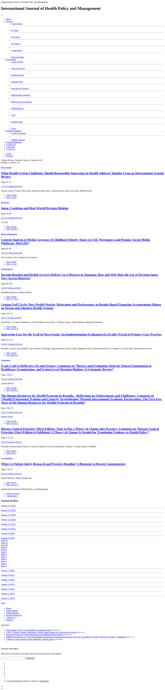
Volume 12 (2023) (8, 520)
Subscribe (30, 658)
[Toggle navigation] (2, 15)
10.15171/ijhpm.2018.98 (11, 318)
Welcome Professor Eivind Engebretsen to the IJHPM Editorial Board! (35, 635)
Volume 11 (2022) (8, 524)
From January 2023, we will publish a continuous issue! (29, 630)
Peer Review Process (19, 88)
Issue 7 (4, 552)
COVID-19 (11, 144)
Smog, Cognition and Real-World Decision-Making (34, 208)
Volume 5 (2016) (8, 580)
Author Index (16, 50)
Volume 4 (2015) (8, 584)
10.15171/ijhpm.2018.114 (11, 412)
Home (8, 19)
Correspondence (7, 458)
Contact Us (10, 149)
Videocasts (10, 147)
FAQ (13, 115)
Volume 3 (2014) (8, 589)
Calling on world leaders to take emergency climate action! (30, 639)
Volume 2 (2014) (8, 594)
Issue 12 (4, 540)
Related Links (17, 122)
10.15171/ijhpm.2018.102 (11, 344)
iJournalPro (44, 681)
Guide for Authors (18, 133)
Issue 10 (4, 545)
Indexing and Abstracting (21, 102)
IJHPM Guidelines (13, 131)
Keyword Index (17, 57)
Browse (9, 21)
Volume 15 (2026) (8, 506)
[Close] (2, 688)
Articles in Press (12, 493)
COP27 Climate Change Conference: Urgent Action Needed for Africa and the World (41, 632)
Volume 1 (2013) (8, 598)
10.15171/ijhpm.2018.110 (11, 186)
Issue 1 (4, 566)
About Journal (17, 62)
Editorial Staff (17, 82)
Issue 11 (4, 543)
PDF (11, 197)
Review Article (6, 168)
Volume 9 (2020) (8, 533)
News (13, 129)
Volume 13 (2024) (8, 515)
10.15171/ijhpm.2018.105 (11, 218)
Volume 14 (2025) (8, 510)
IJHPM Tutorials (18, 140)
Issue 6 (4, 554)
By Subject (15, 44)
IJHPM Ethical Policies (20, 95)
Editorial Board (17, 75)
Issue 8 (4, 550)
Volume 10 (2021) (8, 529)
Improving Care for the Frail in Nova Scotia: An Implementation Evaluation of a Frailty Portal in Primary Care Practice (81, 334)
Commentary (6, 360)
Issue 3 (4, 561)
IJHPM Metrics (17, 108)
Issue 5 (4, 557)
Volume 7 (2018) (8, 570)
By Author (15, 37)
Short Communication (9, 234)
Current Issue (16, 24)
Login (8, 153)
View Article (11, 195)
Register (9, 156)
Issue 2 (4, 563)
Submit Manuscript (14, 142)
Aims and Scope (18, 68)
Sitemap (9, 620)
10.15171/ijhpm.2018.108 (11, 379)
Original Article (7, 269)
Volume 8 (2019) (8, 538)
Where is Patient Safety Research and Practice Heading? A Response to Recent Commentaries (63, 464)
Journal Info (11, 59)
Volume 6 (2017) (8, 575)
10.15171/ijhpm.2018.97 (11, 288)
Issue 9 (4, 547)
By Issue (14, 30)
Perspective (5, 202)
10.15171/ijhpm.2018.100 (11, 253)
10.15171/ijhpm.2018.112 (11, 474)
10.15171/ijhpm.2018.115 (11, 442)
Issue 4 (4, 559)
